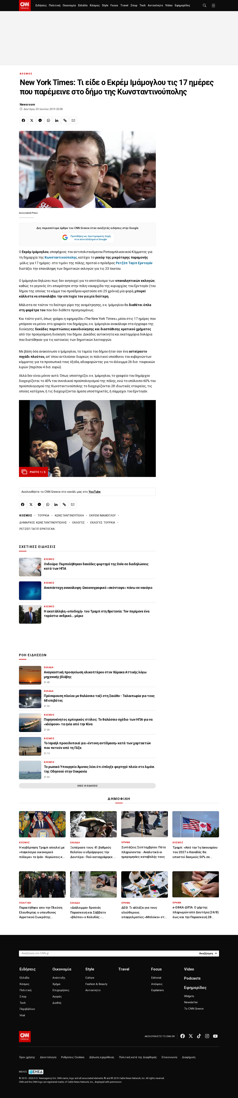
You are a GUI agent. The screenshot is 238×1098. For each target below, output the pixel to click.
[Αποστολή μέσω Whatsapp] (48, 120)
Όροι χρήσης (27, 1057)
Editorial (156, 977)
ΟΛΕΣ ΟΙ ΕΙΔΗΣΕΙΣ (87, 785)
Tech (142, 5)
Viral (22, 1015)
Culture (89, 977)
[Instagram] (207, 1036)
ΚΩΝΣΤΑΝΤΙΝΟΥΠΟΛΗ (69, 515)
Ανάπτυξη (58, 977)
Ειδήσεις (41, 5)
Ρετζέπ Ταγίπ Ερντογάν (134, 263)
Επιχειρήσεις (60, 990)
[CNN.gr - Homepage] (25, 5)
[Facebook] (182, 1036)
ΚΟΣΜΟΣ (26, 73)
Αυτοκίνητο (155, 5)
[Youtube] (215, 1036)
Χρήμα (56, 984)
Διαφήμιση (188, 1057)
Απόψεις (157, 984)
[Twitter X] (191, 1036)
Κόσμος (95, 5)
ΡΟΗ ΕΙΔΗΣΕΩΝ (33, 655)
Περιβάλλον (27, 1009)
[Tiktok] (199, 1036)
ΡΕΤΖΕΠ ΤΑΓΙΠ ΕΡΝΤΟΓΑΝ (36, 529)
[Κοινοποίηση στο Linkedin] (56, 120)
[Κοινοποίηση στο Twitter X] (32, 120)
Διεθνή (56, 1003)
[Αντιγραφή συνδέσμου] (65, 120)
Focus (114, 5)
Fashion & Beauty (96, 984)
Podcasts (192, 978)
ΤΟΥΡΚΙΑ (43, 515)
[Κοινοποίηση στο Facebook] (23, 120)
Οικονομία (69, 5)
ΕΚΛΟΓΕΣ (78, 522)
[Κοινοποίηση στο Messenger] (40, 120)
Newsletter (191, 1002)
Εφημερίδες (182, 5)
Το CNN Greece (194, 1008)
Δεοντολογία (48, 1057)
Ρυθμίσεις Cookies (72, 1057)
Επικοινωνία (169, 1057)
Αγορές (57, 996)
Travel (124, 5)
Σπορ (134, 5)
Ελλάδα (83, 5)
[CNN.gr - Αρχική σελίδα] (25, 1036)
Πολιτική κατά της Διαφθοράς (138, 1057)
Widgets (189, 996)
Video (169, 5)
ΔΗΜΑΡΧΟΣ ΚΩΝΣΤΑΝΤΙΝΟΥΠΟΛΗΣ (43, 522)
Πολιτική (54, 5)
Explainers (157, 990)
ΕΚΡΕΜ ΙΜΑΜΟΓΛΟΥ (102, 515)
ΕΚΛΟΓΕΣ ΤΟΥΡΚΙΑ (102, 522)
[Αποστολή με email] (73, 120)
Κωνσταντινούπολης (61, 257)
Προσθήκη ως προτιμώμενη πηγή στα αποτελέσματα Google (90, 238)
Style (105, 5)
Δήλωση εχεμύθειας (101, 1057)
